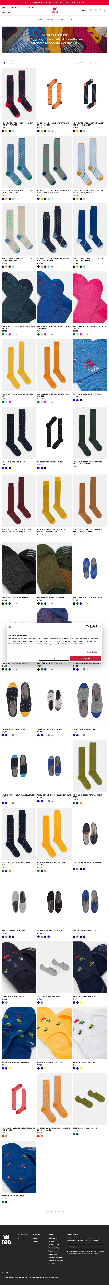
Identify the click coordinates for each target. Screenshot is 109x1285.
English (83, 10)
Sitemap (51, 1264)
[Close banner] (100, 626)
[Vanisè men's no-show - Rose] (13, 603)
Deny (54, 658)
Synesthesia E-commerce (49, 1277)
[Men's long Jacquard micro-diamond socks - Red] (3, 1136)
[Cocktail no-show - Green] (74, 1134)
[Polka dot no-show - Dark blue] (74, 669)
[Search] (95, 10)
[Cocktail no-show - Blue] (77, 1134)
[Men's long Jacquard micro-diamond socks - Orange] (6, 1136)
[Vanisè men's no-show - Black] (3, 603)
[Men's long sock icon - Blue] (77, 400)
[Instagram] (7, 1273)
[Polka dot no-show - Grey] (84, 669)
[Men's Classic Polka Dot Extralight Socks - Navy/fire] (3, 131)
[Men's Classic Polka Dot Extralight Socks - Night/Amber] (9, 131)
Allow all (85, 658)
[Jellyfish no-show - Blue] (3, 1002)
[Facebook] (2, 1273)
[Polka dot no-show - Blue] (77, 669)
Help (35, 1238)
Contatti (36, 1241)
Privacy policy (53, 1245)
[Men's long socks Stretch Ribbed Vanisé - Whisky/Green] (84, 470)
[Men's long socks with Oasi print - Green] (74, 803)
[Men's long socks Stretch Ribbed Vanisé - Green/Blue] (74, 470)
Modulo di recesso (55, 1261)
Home (39, 19)
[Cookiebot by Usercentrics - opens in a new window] (87, 626)
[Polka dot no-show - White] (81, 669)
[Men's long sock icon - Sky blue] (74, 400)
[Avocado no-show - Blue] (74, 1002)
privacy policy (92, 1251)
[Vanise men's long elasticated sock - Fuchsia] (9, 334)
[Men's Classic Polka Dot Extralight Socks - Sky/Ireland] (13, 131)
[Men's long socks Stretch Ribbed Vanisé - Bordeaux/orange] (77, 470)
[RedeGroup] (54, 10)
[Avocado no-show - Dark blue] (77, 1002)
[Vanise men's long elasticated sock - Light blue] (6, 334)
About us (21, 1238)
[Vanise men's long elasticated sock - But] (13, 334)
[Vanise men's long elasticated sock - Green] (3, 334)
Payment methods (55, 1257)
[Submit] (101, 1246)
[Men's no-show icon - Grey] (77, 869)
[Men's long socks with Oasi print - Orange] (81, 803)
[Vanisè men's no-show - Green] (6, 603)
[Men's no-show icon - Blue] (84, 869)
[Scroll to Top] (105, 1274)
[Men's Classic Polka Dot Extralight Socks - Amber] (6, 131)
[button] (16, 7)
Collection (50, 19)
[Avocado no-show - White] (84, 1002)
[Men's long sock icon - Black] (81, 400)
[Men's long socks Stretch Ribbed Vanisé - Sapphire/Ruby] (81, 470)
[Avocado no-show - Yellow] (81, 1002)
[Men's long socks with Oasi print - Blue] (77, 803)
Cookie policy (53, 1248)
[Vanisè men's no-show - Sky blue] (9, 603)
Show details (92, 652)
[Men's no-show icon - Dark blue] (74, 869)
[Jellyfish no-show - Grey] (6, 1002)
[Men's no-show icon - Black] (81, 869)
